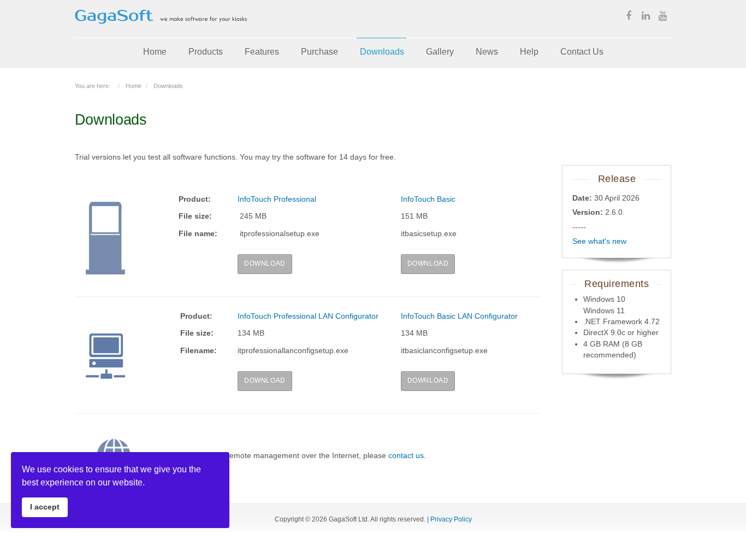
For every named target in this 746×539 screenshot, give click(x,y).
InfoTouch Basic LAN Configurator (459, 316)
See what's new (599, 241)
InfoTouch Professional (277, 199)
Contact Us (581, 51)
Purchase (319, 51)
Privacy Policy (451, 519)
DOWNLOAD (265, 263)
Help (529, 51)
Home (155, 51)
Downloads (382, 51)
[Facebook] (628, 16)
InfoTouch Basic (428, 199)
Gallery (440, 51)
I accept (45, 506)
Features (262, 51)
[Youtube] (662, 16)
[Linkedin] (645, 16)
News (487, 51)
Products (205, 51)
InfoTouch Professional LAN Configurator (308, 316)
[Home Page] (161, 31)
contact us (406, 455)
